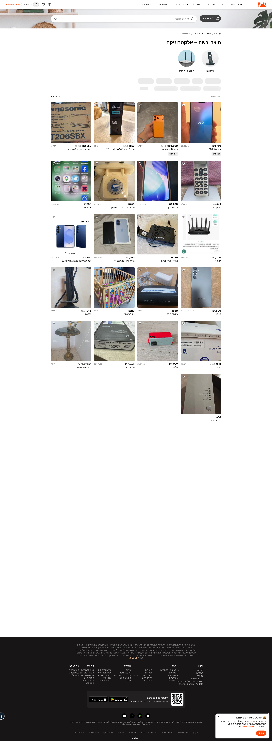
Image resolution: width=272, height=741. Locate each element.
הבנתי (261, 733)
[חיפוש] (55, 19)
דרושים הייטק (87, 675)
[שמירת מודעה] (183, 105)
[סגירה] (218, 716)
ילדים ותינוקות (104, 670)
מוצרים (209, 34)
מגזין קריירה (88, 680)
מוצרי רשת (186, 34)
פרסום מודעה (11, 4)
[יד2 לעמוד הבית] (262, 4)
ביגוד (128, 680)
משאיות (172, 672)
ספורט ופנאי (125, 678)
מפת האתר (132, 732)
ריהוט (128, 670)
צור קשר (120, 732)
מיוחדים (148, 670)
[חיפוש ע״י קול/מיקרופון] (192, 19)
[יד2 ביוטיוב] (124, 715)
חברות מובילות (87, 672)
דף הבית (217, 34)
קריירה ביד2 (94, 732)
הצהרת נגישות (183, 732)
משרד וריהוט (105, 680)
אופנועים (172, 675)
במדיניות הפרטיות (250, 726)
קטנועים (172, 678)
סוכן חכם (89, 683)
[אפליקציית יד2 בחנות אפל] (147, 715)
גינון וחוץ (107, 678)
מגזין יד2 (75, 675)
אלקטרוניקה (198, 34)
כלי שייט (172, 680)
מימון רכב (148, 680)
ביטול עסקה (108, 732)
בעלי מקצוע (74, 672)
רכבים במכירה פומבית (142, 675)
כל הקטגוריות (87, 670)
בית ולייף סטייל (104, 675)
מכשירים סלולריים (122, 675)
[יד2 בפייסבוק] (132, 715)
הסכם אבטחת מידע (149, 732)
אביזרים (148, 672)
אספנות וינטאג (104, 672)
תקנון (195, 732)
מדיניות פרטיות (167, 732)
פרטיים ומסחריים (168, 670)
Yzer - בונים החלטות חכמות (190, 681)
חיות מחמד (74, 670)
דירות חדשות (79, 732)
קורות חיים (89, 678)
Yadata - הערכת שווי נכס (191, 684)
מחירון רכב (147, 678)
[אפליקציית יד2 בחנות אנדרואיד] (139, 715)
